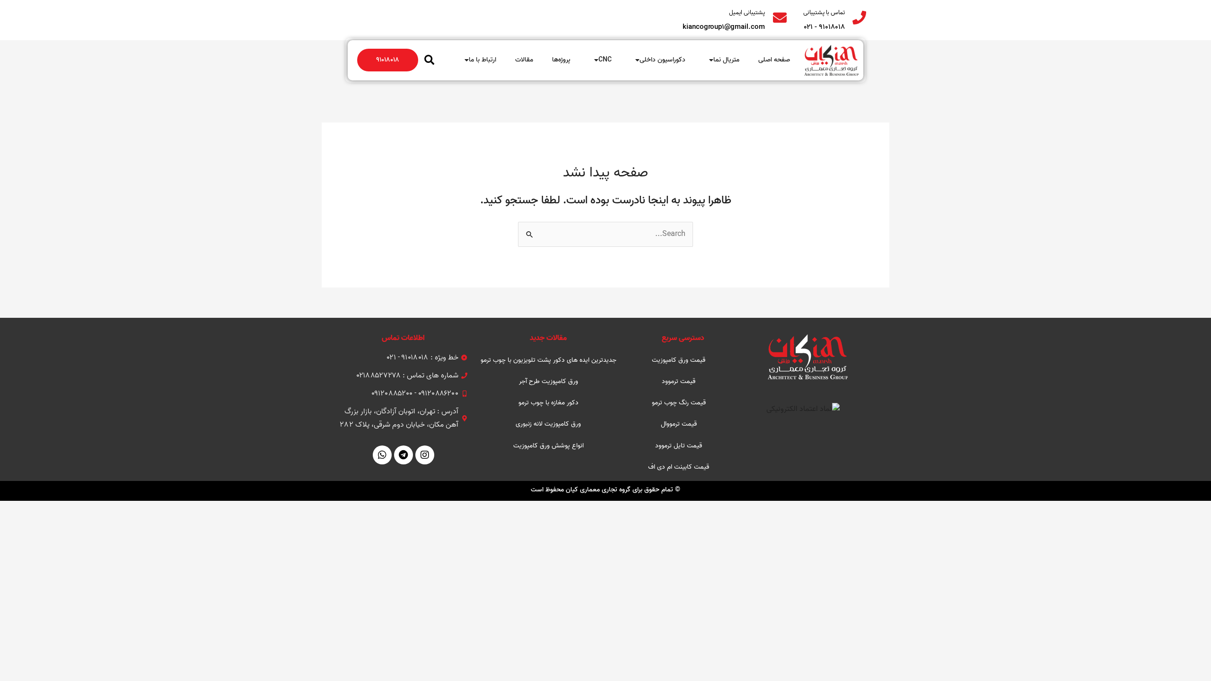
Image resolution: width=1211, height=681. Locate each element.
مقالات (524, 59)
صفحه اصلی (774, 59)
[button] (429, 60)
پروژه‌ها (561, 59)
